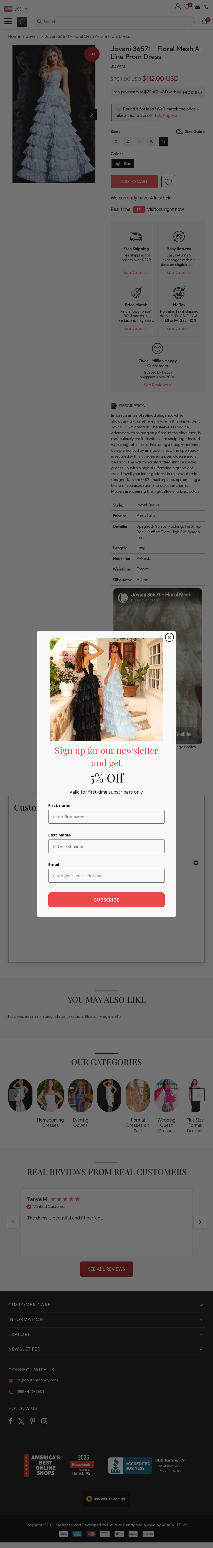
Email (53, 864)
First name (59, 805)
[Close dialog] (169, 637)
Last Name (59, 835)
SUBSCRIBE (106, 900)
